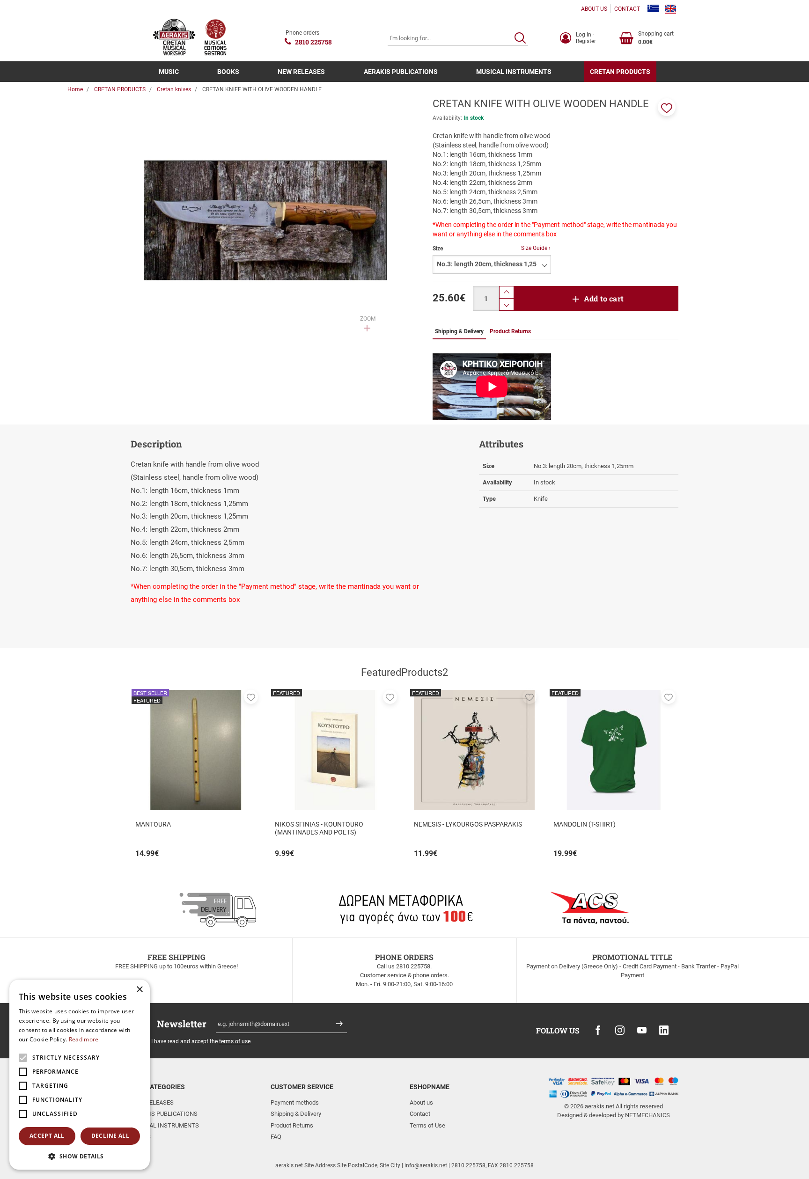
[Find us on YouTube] (641, 1030)
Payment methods (295, 1102)
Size (438, 248)
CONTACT (627, 9)
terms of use (234, 1041)
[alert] (79, 1075)
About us (421, 1102)
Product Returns (292, 1125)
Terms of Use (427, 1125)
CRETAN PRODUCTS (620, 71)
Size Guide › (536, 248)
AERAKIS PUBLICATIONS (401, 71)
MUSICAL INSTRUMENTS (514, 71)
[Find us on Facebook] (597, 1030)
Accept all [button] (47, 1136)
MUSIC (169, 71)
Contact (420, 1113)
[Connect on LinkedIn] (663, 1030)
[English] (670, 9)
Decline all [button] (110, 1136)
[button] (667, 107)
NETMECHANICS (647, 1115)
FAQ (276, 1136)
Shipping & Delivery (296, 1113)
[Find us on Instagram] (619, 1030)
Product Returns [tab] (510, 331)
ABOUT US (594, 9)
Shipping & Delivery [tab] (459, 331)
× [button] (139, 989)
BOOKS (228, 71)
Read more (84, 1039)
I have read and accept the (200, 1041)
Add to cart (604, 298)
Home (75, 89)
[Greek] (653, 9)
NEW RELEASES (301, 71)
